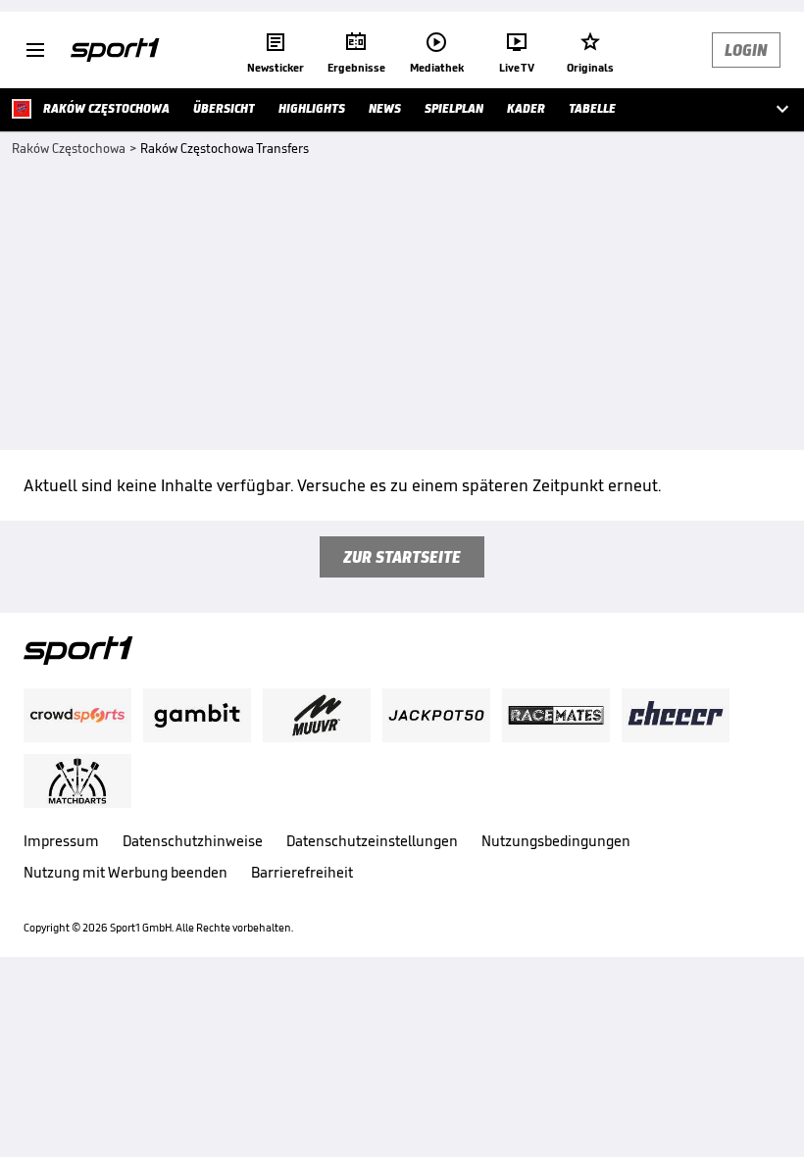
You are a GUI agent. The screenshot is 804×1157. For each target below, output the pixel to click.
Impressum (61, 840)
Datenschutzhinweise (193, 840)
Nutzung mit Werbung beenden (125, 872)
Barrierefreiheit (302, 872)
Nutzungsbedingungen (555, 840)
